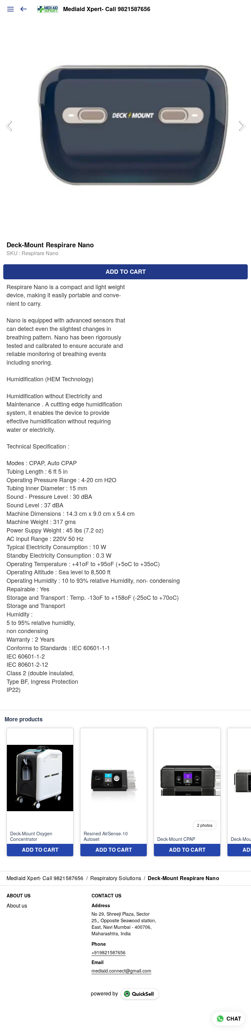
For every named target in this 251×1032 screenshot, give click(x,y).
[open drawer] (10, 9)
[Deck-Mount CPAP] (187, 792)
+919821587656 (109, 952)
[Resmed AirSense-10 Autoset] (113, 792)
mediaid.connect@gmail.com (121, 970)
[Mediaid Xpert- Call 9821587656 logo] (48, 9)
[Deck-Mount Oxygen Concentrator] (40, 792)
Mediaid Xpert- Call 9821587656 (106, 9)
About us (17, 905)
